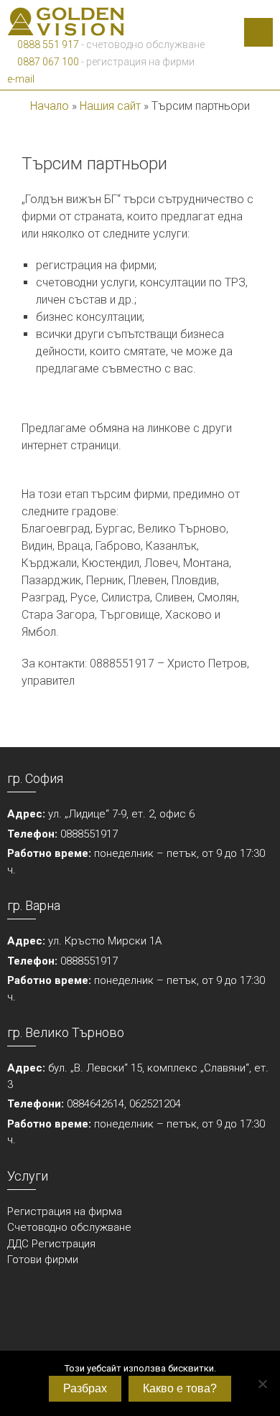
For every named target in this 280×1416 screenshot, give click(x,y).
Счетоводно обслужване (69, 1227)
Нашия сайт (110, 106)
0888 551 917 (47, 44)
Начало (49, 106)
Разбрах (85, 1388)
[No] (262, 1384)
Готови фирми (42, 1259)
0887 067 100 (47, 61)
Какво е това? (180, 1388)
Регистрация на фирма (64, 1211)
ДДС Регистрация (51, 1243)
